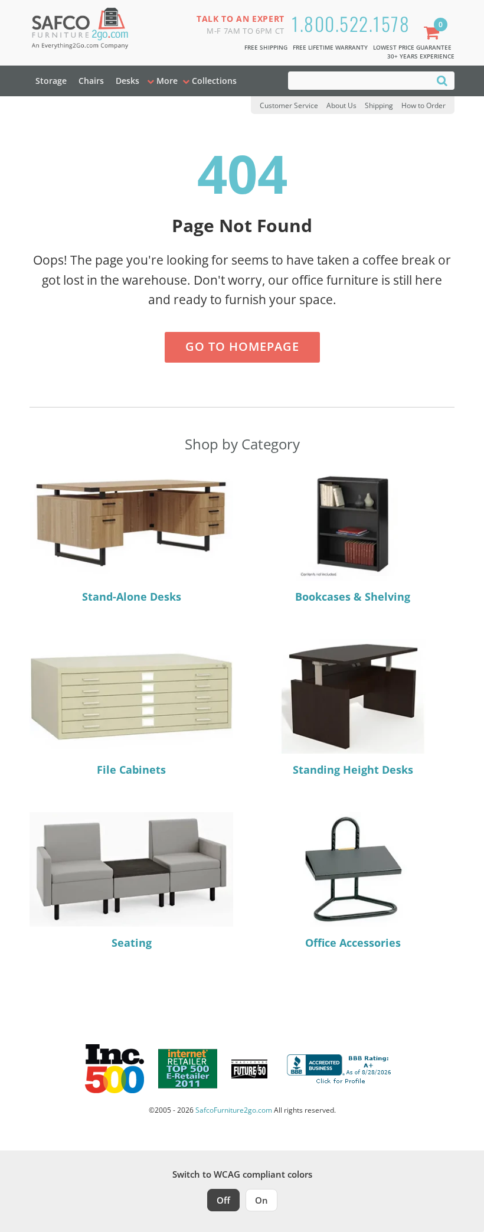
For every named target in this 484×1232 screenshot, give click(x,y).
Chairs (91, 80)
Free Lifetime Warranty (330, 47)
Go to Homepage (242, 346)
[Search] (442, 80)
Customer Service (289, 105)
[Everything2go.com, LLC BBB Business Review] (341, 1068)
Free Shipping (265, 47)
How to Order (423, 105)
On (261, 1200)
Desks (127, 80)
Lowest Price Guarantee (412, 47)
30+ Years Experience (420, 56)
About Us (341, 105)
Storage (51, 80)
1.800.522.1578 (351, 23)
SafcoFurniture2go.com (233, 1110)
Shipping (379, 105)
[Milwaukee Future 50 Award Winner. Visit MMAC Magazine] (249, 1069)
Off (223, 1200)
